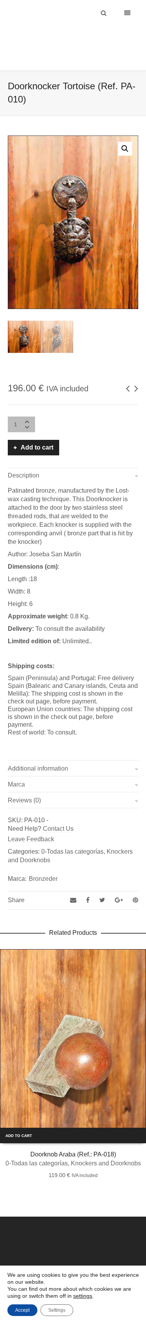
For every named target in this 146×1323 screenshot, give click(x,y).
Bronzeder (43, 859)
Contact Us (58, 809)
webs (122, 1258)
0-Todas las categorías (72, 832)
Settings (56, 1310)
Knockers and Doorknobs (106, 1144)
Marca (16, 765)
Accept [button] (22, 1310)
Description (23, 456)
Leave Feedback (31, 819)
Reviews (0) (24, 781)
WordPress (102, 1258)
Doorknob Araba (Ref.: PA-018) (73, 1135)
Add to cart (37, 428)
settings (82, 1296)
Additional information (38, 749)
